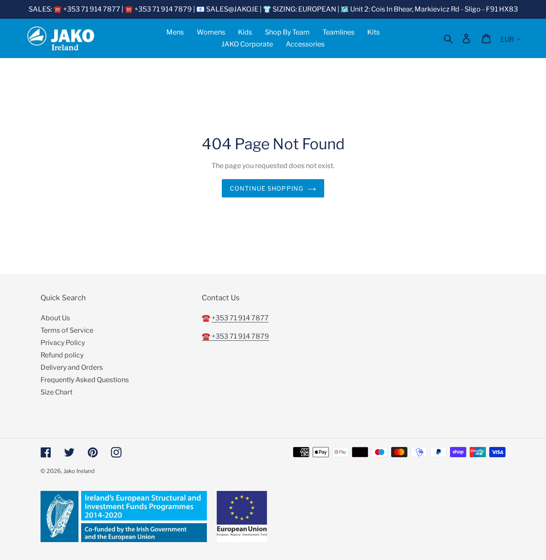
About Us (55, 318)
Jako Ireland (79, 470)
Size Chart (57, 392)
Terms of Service (67, 330)
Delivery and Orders (72, 367)
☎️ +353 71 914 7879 (235, 336)
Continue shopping (266, 188)
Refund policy (62, 355)
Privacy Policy (63, 343)
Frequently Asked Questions (85, 380)
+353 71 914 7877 (240, 318)
